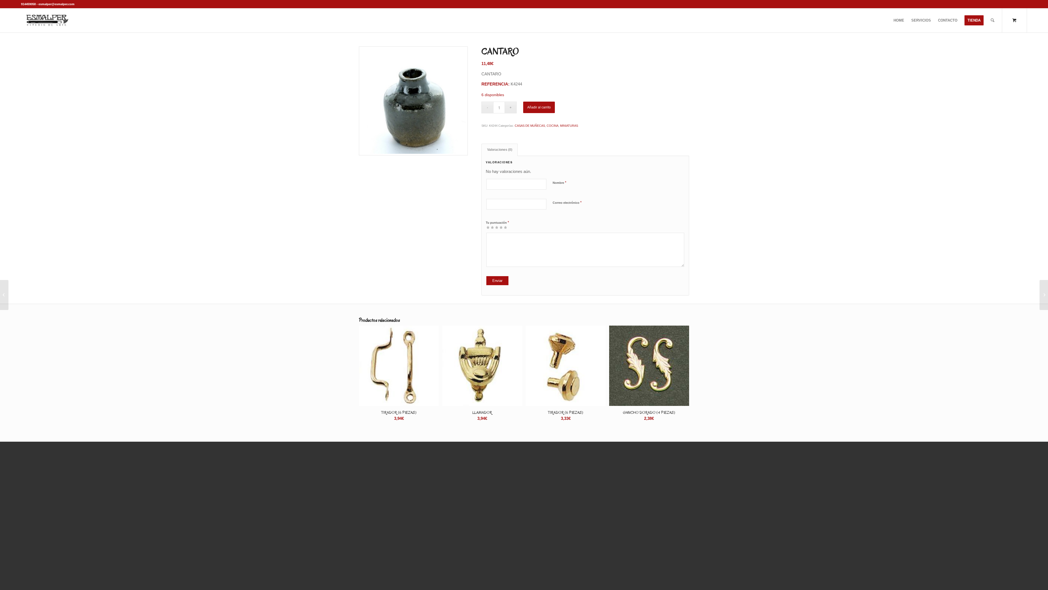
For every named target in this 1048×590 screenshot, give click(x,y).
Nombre (559, 183)
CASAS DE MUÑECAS (530, 125)
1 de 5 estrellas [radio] (488, 227)
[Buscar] (992, 20)
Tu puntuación (497, 222)
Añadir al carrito (539, 107)
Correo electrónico (567, 202)
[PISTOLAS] (1044, 295)
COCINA (552, 125)
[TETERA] (4, 295)
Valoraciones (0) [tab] (499, 150)
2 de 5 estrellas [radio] (490, 227)
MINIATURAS (569, 125)
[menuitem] (899, 20)
